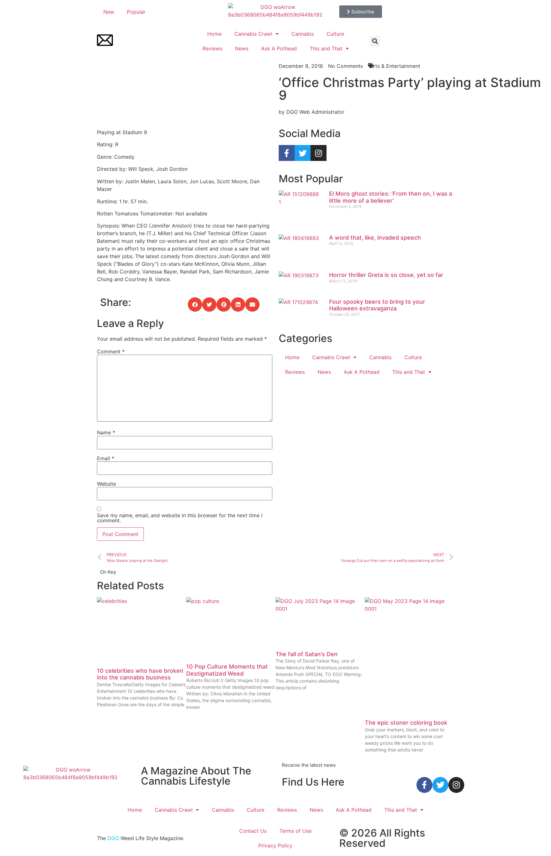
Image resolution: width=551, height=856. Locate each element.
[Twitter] (303, 153)
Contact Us (253, 831)
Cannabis (302, 34)
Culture (335, 34)
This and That (326, 48)
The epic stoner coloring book (406, 722)
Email (105, 458)
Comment (111, 351)
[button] (375, 41)
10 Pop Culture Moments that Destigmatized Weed (227, 670)
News (241, 48)
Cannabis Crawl (253, 34)
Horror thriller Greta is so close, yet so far (386, 275)
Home (214, 34)
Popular (136, 12)
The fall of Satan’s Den (307, 654)
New (108, 12)
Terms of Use (295, 831)
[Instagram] (319, 153)
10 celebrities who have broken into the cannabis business (140, 674)
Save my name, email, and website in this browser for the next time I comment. (179, 518)
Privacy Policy (275, 845)
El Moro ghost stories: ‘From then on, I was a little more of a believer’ (390, 197)
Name (106, 432)
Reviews (212, 48)
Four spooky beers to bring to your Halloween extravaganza (377, 305)
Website (106, 483)
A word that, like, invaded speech (375, 237)
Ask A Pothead (279, 48)
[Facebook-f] (287, 153)
